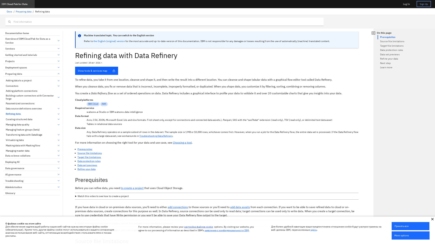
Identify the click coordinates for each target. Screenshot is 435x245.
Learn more (386, 67)
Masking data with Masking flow (23, 145)
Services (10, 48)
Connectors (12, 86)
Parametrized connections (20, 103)
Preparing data (23, 11)
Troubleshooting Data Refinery (155, 135)
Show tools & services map (92, 70)
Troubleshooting (14, 180)
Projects (10, 61)
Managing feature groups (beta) (23, 129)
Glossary (10, 193)
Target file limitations (89, 157)
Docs (9, 11)
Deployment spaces (16, 67)
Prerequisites (84, 149)
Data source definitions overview (24, 108)
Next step (385, 63)
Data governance (14, 168)
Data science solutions (17, 155)
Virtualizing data (15, 140)
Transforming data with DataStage (24, 134)
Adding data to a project (19, 80)
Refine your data (86, 169)
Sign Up (424, 4)
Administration (13, 187)
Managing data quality (17, 124)
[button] (432, 219)
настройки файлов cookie (198, 226)
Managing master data (17, 150)
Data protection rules (88, 161)
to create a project (132, 188)
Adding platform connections (21, 90)
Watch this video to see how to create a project (103, 196)
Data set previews (87, 165)
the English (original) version (109, 41)
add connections (178, 207)
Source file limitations (89, 153)
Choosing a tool (182, 142)
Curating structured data (19, 119)
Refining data (13, 113)
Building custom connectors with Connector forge (30, 97)
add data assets (240, 207)
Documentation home (17, 33)
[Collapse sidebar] (373, 33)
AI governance (13, 174)
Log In (406, 4)
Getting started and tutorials (21, 54)
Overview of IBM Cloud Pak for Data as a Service (27, 40)
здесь (313, 229)
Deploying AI (12, 162)
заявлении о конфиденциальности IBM (227, 230)
